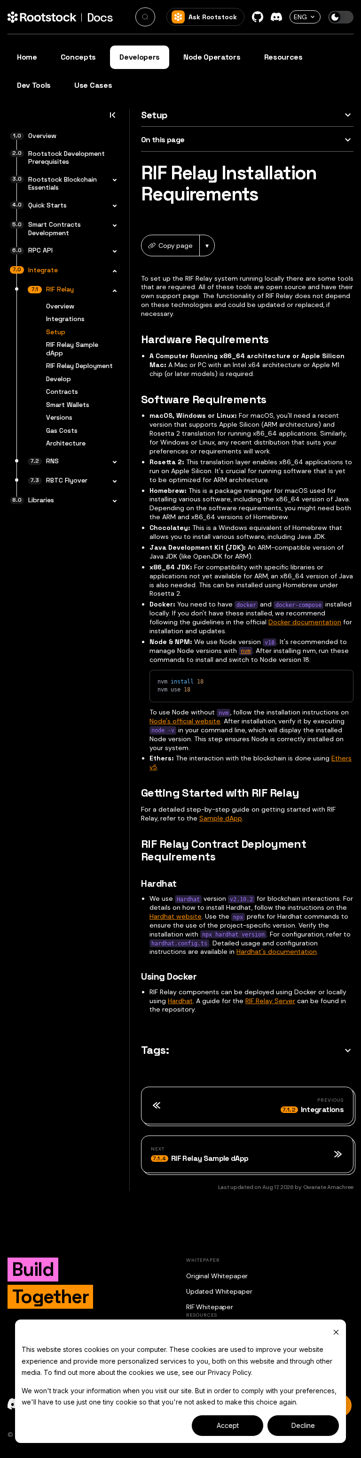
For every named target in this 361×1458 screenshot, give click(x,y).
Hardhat (180, 1001)
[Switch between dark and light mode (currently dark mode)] (340, 17)
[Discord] (276, 17)
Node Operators (212, 57)
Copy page (175, 245)
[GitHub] (257, 17)
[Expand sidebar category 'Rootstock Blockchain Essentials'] (111, 181)
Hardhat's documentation (276, 951)
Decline (303, 1425)
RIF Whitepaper (209, 1307)
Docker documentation (304, 622)
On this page (162, 140)
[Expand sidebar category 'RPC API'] (111, 251)
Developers (139, 57)
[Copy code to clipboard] (342, 681)
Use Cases (93, 85)
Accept (228, 1425)
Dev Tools (34, 85)
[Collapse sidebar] (112, 117)
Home (27, 57)
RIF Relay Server (270, 1001)
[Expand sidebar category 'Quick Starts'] (111, 206)
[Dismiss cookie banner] (336, 1332)
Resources (283, 57)
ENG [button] (300, 17)
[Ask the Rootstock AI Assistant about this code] (325, 681)
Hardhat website (175, 916)
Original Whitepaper (217, 1276)
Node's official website (184, 721)
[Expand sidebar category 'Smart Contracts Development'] (111, 226)
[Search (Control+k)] (145, 17)
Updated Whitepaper (219, 1291)
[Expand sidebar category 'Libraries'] (111, 501)
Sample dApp (220, 818)
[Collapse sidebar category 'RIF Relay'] (111, 290)
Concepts (78, 57)
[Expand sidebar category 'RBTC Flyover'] (111, 481)
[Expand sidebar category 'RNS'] (111, 462)
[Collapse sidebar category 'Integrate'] (111, 271)
